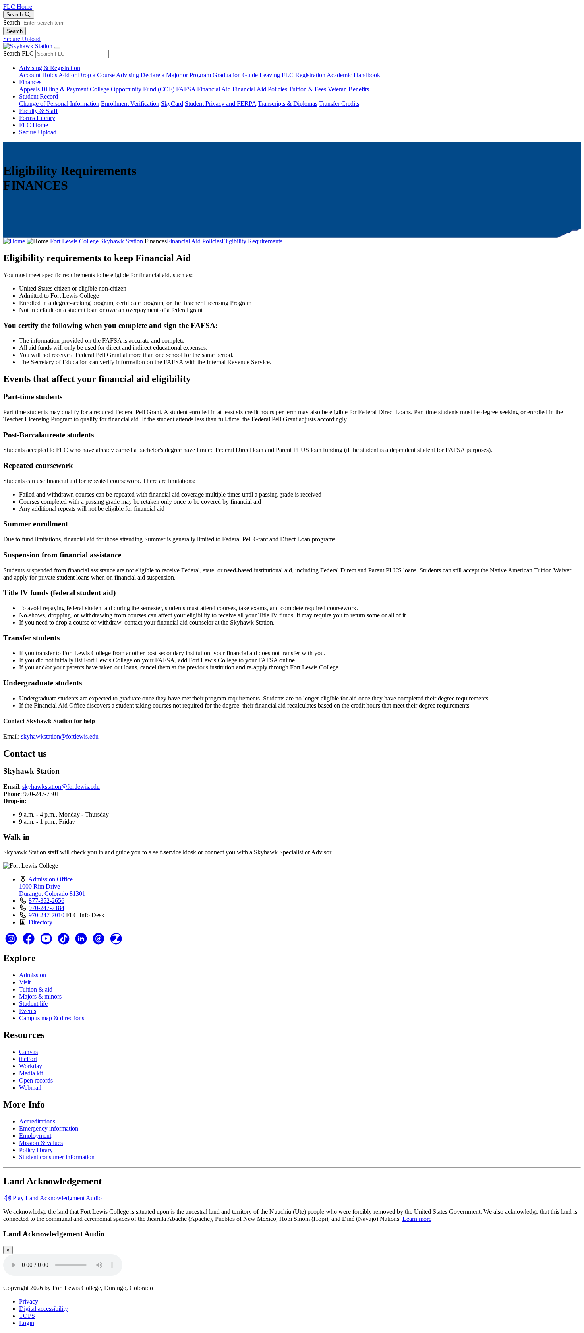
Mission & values (41, 1142)
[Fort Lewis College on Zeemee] (116, 941)
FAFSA (185, 89)
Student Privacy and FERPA (220, 103)
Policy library (36, 1150)
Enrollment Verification (130, 103)
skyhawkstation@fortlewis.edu (60, 736)
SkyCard (172, 103)
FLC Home (17, 6)
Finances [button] (30, 82)
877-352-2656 (46, 900)
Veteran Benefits (348, 89)
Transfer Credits (339, 103)
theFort (28, 1059)
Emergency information (48, 1128)
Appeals (29, 89)
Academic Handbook (353, 75)
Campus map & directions (51, 1018)
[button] (52, 1198)
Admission (32, 975)
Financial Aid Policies (259, 89)
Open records (36, 1080)
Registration (310, 75)
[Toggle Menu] (57, 48)
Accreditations (37, 1121)
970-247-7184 (46, 907)
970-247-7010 (46, 915)
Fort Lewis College (74, 241)
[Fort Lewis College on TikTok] (64, 941)
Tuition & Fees (307, 89)
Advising (127, 75)
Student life (33, 1003)
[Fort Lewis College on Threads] (99, 941)
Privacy (28, 1301)
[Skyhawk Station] (27, 46)
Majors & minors (40, 996)
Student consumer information (57, 1157)
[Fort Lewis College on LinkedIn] (82, 941)
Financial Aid (214, 89)
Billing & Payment (64, 89)
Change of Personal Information (59, 103)
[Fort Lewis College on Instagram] (12, 941)
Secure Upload (22, 38)
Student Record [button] (38, 96)
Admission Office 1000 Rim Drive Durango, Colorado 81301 (52, 886)
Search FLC (18, 53)
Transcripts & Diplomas (287, 103)
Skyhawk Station (121, 241)
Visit (25, 982)
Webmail (30, 1087)
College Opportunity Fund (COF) (132, 89)
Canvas (28, 1051)
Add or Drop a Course (86, 75)
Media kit (31, 1073)
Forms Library (37, 117)
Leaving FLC (276, 75)
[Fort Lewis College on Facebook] (29, 941)
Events (27, 1010)
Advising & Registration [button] (49, 67)
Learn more (416, 1218)
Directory (40, 922)
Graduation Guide (235, 75)
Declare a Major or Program (176, 75)
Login (26, 1322)
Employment (35, 1135)
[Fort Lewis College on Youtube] (47, 941)
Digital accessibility (43, 1308)
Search (11, 22)
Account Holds (38, 75)
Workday (30, 1066)
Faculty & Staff (38, 110)
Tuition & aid (35, 989)
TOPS (27, 1315)
